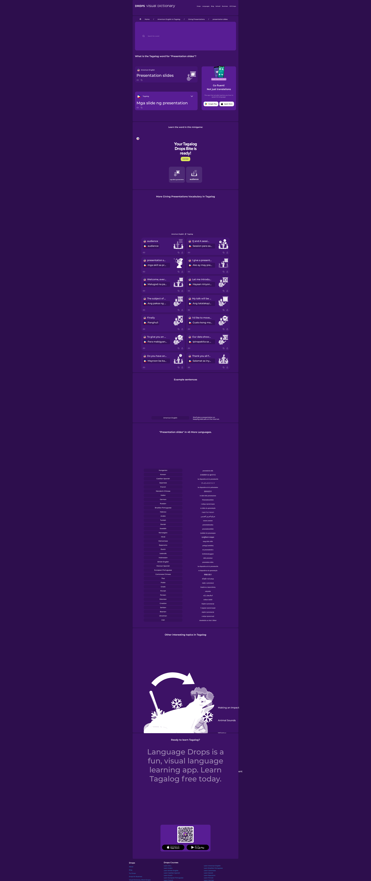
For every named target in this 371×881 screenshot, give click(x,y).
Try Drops (132, 873)
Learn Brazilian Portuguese (213, 868)
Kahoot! (218, 6)
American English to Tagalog (169, 19)
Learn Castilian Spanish (172, 873)
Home (147, 19)
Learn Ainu (167, 866)
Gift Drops (232, 6)
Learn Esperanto (209, 875)
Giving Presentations (196, 19)
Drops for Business (135, 876)
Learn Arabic (168, 868)
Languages (205, 6)
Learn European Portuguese (173, 878)
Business (225, 6)
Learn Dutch (168, 875)
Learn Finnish (208, 878)
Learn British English (171, 870)
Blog (212, 6)
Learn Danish (208, 873)
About (131, 867)
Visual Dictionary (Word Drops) (140, 880)
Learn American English (212, 866)
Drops (199, 6)
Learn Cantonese (210, 870)
